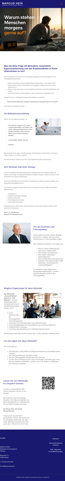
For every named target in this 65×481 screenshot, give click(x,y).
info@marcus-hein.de (8, 466)
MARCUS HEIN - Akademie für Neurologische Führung (40, 4)
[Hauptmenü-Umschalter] (61, 4)
